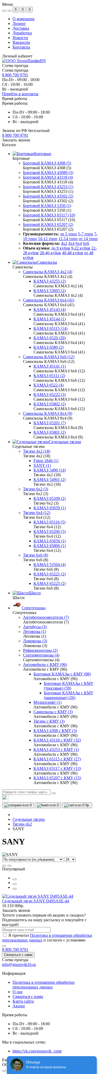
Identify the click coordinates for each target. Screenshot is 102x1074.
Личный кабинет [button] (17, 56)
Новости (20, 37)
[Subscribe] (4, 946)
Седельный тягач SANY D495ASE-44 (35, 901)
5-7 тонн (85, 234)
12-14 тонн (68, 238)
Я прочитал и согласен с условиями (47, 937)
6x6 (86, 243)
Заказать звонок (16, 140)
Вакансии (21, 42)
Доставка (21, 28)
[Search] (54, 793)
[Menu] (4, 11)
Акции (19, 1006)
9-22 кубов (80, 248)
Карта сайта (23, 1001)
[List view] (4, 865)
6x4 (79, 243)
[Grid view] (9, 865)
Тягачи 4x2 (22, 824)
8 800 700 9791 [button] (15, 949)
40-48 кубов (72, 253)
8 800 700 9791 (15, 75)
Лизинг (19, 23)
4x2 (64, 243)
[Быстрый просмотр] (15, 879)
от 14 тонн (88, 238)
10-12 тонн (47, 238)
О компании (24, 19)
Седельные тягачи (29, 819)
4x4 (71, 243)
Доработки (22, 33)
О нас (18, 992)
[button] (15, 135)
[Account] (9, 11)
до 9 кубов (60, 248)
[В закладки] (15, 889)
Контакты (21, 47)
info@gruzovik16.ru (19, 964)
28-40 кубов (50, 253)
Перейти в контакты (20, 94)
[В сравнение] (15, 884)
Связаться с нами (18, 955)
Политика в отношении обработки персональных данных (44, 984)
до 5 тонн (68, 234)
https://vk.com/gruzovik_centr (37, 1051)
